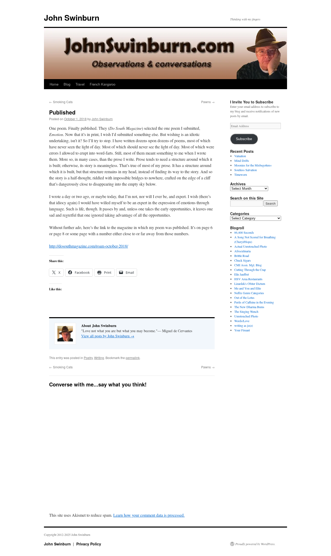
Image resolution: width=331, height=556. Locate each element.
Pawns (208, 102)
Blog (67, 84)
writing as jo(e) (243, 325)
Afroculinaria (242, 251)
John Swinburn (71, 17)
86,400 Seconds (244, 232)
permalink (133, 357)
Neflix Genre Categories (249, 293)
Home (54, 84)
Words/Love (241, 321)
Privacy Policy (88, 543)
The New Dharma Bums (249, 307)
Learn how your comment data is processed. (149, 515)
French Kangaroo (102, 84)
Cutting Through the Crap (250, 270)
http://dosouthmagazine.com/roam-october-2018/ (88, 246)
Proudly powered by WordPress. (255, 544)
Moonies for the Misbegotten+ (253, 165)
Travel (80, 84)
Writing (99, 357)
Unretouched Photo (246, 316)
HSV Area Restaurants (248, 279)
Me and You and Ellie (247, 288)
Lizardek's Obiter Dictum (249, 283)
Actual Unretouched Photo (250, 246)
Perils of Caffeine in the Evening (254, 302)
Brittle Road (241, 256)
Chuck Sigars (242, 260)
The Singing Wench (246, 311)
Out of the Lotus (244, 297)
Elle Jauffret (241, 274)
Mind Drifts (241, 160)
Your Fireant (242, 330)
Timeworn (240, 174)
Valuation (240, 156)
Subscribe (244, 139)
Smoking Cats (61, 102)
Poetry (88, 357)
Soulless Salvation (245, 170)
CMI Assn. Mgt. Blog (248, 265)
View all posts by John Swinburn (107, 335)
